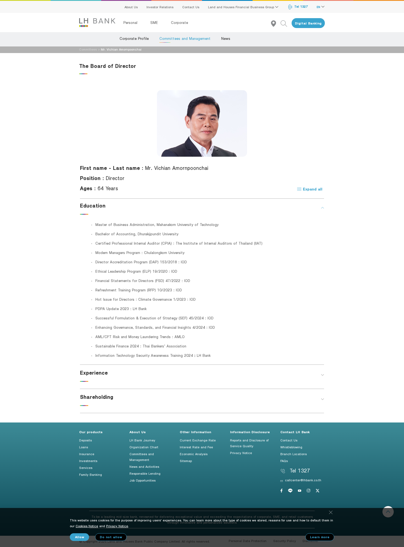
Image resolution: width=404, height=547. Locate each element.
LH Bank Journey (142, 440)
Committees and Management (185, 38)
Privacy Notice (241, 453)
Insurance (86, 454)
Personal (131, 22)
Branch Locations (293, 454)
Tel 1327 (300, 6)
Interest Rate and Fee (196, 447)
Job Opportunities (142, 480)
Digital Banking (308, 23)
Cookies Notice (87, 526)
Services (85, 467)
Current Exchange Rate (198, 440)
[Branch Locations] (276, 23)
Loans (83, 447)
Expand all (311, 189)
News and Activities (144, 466)
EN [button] (319, 7)
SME (154, 22)
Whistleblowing (291, 447)
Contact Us (190, 7)
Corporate (179, 22)
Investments (88, 460)
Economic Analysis (193, 454)
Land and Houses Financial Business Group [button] (241, 7)
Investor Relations (159, 7)
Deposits (85, 440)
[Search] (286, 23)
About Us (131, 7)
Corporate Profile (134, 38)
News (225, 38)
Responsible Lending (145, 473)
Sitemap (186, 460)
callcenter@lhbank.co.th (303, 480)
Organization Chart (143, 447)
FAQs (284, 460)
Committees (88, 49)
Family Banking (90, 474)
